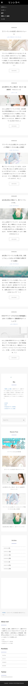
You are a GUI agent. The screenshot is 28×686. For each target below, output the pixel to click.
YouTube (4, 655)
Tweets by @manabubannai (6, 676)
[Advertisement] (14, 593)
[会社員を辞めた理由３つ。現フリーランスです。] (14, 213)
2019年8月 (6, 561)
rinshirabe (11, 683)
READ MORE (14, 70)
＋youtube (6, 403)
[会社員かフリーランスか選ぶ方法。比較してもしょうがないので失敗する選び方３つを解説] (14, 272)
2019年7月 (6, 565)
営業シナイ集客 (5, 16)
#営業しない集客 (8, 388)
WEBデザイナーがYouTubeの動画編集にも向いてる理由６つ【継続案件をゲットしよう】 (14, 318)
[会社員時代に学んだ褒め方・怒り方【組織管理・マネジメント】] (14, 100)
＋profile (3, 639)
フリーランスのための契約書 (14, 451)
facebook (4, 665)
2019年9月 (6, 558)
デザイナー (12, 37)
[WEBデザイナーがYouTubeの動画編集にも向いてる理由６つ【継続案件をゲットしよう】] (14, 332)
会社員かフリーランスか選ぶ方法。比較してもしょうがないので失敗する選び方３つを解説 (14, 258)
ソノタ (3, 19)
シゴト (8, 37)
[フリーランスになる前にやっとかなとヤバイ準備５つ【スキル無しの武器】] (14, 158)
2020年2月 (6, 548)
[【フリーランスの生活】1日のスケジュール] (14, 45)
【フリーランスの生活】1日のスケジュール (14, 469)
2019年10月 (6, 555)
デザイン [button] (3, 7)
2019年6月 (6, 568)
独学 (2, 13)
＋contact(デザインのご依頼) (9, 408)
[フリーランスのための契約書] (14, 443)
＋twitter (5, 404)
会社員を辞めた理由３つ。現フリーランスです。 (14, 526)
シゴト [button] (3, 10)
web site (4, 658)
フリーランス (18, 37)
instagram (4, 662)
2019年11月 (6, 551)
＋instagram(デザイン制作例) (10, 406)
